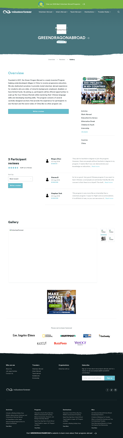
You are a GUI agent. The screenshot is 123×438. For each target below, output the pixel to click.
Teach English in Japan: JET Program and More (44, 424)
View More (9, 426)
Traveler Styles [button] (103, 12)
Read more (95, 166)
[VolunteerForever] (17, 11)
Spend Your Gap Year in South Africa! (44, 421)
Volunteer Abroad (37, 369)
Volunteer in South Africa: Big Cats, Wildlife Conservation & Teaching (43, 413)
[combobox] (20, 178)
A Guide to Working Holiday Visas (15, 413)
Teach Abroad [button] (75, 12)
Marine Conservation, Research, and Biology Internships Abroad (44, 417)
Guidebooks (36, 376)
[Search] (119, 12)
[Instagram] (115, 390)
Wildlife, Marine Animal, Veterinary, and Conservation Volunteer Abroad (16, 416)
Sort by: (11, 174)
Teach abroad (36, 373)
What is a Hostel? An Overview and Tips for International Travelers (102, 420)
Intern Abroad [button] (61, 12)
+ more (84, 132)
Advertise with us (64, 369)
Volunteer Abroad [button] (45, 12)
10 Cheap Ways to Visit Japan (14, 419)
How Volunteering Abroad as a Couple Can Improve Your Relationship (101, 424)
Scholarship (35, 378)
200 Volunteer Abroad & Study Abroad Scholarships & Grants (101, 413)
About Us (9, 369)
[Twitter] (111, 390)
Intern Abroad (36, 371)
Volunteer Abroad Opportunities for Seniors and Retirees (15, 422)
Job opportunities (11, 371)
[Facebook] (107, 390)
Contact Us (9, 373)
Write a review (38, 111)
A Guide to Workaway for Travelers (100, 417)
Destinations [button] (89, 12)
